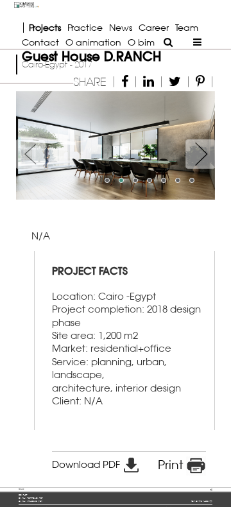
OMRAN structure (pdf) (30, 501)
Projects (45, 27)
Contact (40, 42)
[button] (31, 145)
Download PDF (87, 464)
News (120, 27)
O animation (93, 42)
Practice (85, 27)
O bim (141, 42)
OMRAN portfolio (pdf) (31, 498)
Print (172, 465)
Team (186, 27)
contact (23, 495)
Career (154, 27)
